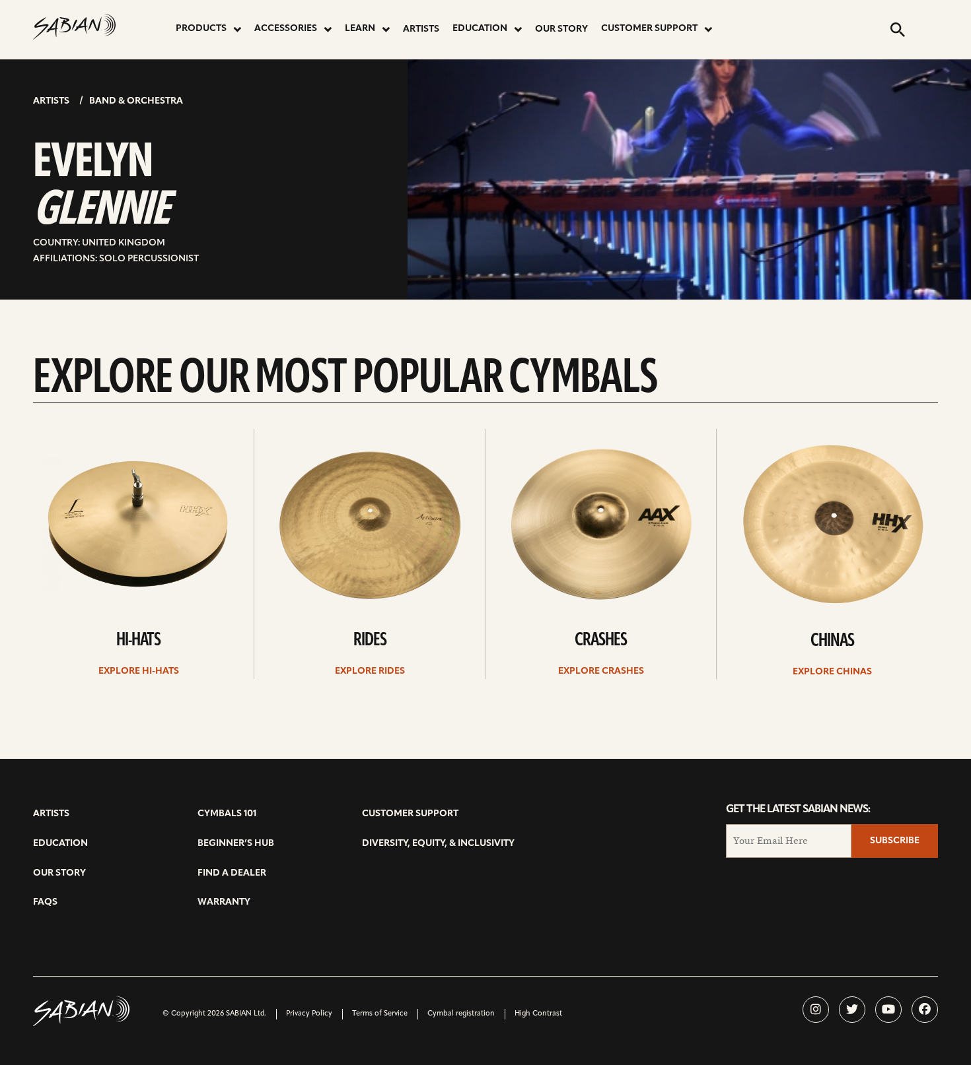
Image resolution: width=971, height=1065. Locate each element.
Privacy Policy (309, 1013)
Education (479, 29)
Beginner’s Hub (236, 844)
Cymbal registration (461, 1013)
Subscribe (894, 841)
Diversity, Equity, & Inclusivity (438, 844)
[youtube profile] (888, 1009)
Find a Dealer (232, 873)
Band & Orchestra (136, 101)
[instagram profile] (816, 1009)
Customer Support (649, 29)
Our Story (561, 29)
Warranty (224, 902)
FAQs (45, 902)
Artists (421, 29)
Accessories (285, 29)
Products (201, 29)
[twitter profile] (852, 1009)
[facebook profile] (925, 1009)
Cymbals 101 (227, 814)
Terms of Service (380, 1013)
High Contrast (538, 1013)
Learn (360, 29)
